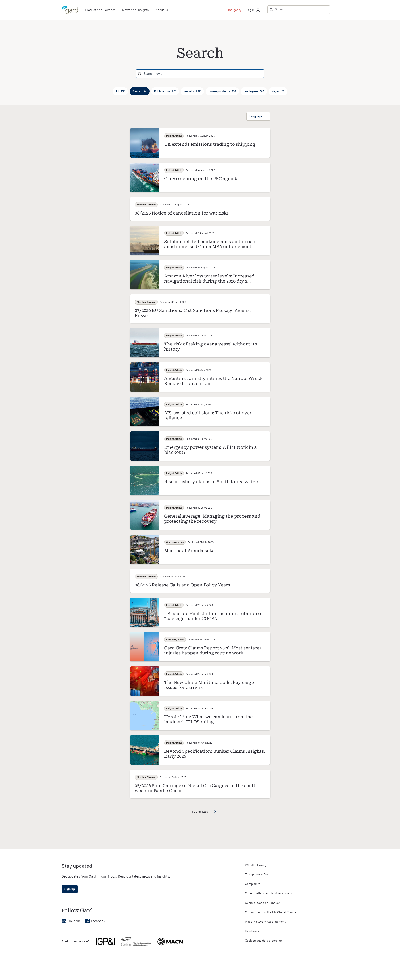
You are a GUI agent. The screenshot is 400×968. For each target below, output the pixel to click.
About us (161, 10)
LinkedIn (73, 921)
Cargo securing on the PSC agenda (201, 178)
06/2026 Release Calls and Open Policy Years (182, 584)
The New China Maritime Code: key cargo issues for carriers (209, 685)
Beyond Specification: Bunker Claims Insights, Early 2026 (214, 754)
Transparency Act (256, 874)
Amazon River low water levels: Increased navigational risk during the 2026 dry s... (209, 278)
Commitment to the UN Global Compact (271, 912)
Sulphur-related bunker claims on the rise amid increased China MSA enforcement (209, 244)
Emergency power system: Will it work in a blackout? (210, 450)
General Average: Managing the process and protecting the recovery (212, 519)
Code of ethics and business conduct (270, 893)
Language (255, 116)
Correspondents (222, 91)
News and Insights (135, 10)
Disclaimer (252, 931)
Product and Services (100, 10)
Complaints (252, 884)
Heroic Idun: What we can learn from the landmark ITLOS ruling (208, 719)
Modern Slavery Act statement (265, 922)
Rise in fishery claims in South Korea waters (211, 481)
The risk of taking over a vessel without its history (210, 346)
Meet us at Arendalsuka (189, 550)
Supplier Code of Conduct (262, 903)
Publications (165, 91)
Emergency (234, 10)
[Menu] (335, 10)
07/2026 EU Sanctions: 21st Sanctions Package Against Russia (193, 313)
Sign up (69, 889)
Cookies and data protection (264, 940)
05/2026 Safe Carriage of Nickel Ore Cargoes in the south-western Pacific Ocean (196, 788)
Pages (278, 91)
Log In (251, 10)
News (139, 91)
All (120, 91)
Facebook (98, 921)
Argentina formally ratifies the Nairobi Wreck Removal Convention (213, 381)
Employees (254, 91)
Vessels (192, 91)
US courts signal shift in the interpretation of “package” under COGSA (213, 616)
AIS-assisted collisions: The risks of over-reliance (208, 415)
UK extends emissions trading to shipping (209, 144)
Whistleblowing (255, 865)
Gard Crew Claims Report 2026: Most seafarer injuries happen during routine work (212, 650)
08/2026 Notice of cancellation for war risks (182, 213)
